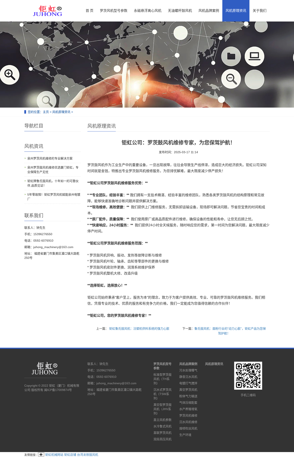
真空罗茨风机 (188, 389)
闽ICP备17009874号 (58, 390)
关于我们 (259, 10)
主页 (46, 112)
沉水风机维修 (188, 422)
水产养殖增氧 (188, 409)
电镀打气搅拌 (188, 383)
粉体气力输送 (188, 396)
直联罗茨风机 (162, 432)
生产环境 (185, 435)
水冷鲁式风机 (162, 426)
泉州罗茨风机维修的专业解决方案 (50, 158)
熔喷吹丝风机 (188, 428)
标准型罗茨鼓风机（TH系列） (162, 379)
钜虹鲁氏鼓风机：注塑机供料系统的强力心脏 (138, 328)
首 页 (89, 10)
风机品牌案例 (208, 10)
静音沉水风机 (188, 376)
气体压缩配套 (188, 402)
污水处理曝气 (188, 370)
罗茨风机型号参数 (113, 10)
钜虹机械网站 (54, 454)
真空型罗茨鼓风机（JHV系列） (162, 409)
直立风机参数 (162, 419)
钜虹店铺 (70, 454)
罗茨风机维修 (188, 415)
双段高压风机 (162, 439)
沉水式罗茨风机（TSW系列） (162, 394)
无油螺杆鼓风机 (180, 10)
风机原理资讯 (236, 10)
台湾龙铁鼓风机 (87, 454)
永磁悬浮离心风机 (147, 10)
